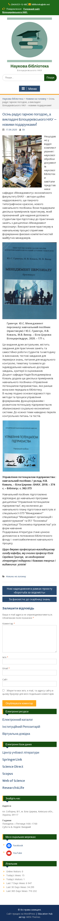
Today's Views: (14, 875)
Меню (32, 89)
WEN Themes (33, 917)
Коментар (8, 623)
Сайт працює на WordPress (21, 913)
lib (23, 129)
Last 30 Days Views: (16, 887)
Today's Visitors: (14, 879)
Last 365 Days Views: (17, 891)
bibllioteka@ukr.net (41, 4)
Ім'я (5, 657)
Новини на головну (36, 98)
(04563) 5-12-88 (19, 4)
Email (6, 668)
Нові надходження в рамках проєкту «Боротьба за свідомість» (29, 590)
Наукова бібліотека (30, 66)
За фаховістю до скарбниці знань (29, 599)
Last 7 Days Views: (16, 883)
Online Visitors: (14, 871)
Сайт (5, 679)
